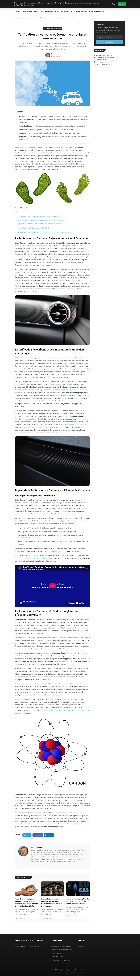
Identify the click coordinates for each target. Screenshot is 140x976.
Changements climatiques (31, 11)
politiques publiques (29, 419)
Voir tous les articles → (37, 865)
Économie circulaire (81, 11)
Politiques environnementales (50, 11)
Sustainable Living (66, 11)
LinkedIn (50, 835)
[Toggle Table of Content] (16, 212)
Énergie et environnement (97, 11)
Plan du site (84, 973)
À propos (54, 973)
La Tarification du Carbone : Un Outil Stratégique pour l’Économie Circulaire (44, 232)
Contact (80, 946)
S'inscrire (109, 42)
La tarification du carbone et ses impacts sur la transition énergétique (42, 220)
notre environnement (66, 289)
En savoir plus (29, 5)
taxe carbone (79, 251)
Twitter (28, 835)
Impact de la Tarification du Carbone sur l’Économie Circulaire (39, 224)
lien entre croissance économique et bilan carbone (41, 427)
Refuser (113, 4)
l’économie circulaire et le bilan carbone (39, 558)
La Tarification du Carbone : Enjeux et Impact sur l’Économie (39, 217)
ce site (53, 561)
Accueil (18, 11)
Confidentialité (75, 973)
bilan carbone (74, 390)
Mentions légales (64, 973)
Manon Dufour (36, 847)
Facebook (38, 835)
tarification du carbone (26, 147)
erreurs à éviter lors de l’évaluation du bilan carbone (61, 710)
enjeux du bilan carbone (75, 424)
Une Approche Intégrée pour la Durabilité (34, 228)
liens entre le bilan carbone (66, 661)
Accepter (122, 4)
